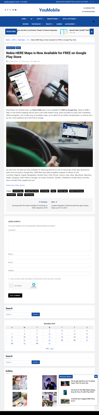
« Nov (47, 348)
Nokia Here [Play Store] (15, 185)
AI (31, 19)
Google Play (11, 48)
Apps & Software (69, 19)
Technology (36, 24)
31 (49, 343)
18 (62, 337)
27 (87, 340)
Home (24, 19)
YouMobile (49, 10)
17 (49, 337)
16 (37, 337)
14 (12, 337)
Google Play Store (32, 191)
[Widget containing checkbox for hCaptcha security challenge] (22, 285)
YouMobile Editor (13, 61)
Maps (53, 191)
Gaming (59, 24)
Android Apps (18, 191)
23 (37, 340)
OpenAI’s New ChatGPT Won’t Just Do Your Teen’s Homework (72, 2)
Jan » (52, 348)
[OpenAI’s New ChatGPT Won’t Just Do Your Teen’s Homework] (54, 32)
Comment (12, 230)
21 (12, 340)
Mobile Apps (62, 191)
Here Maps (44, 191)
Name (10, 254)
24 (49, 340)
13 (87, 334)
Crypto (39, 19)
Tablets (49, 24)
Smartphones (52, 19)
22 (24, 340)
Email (10, 262)
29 (24, 343)
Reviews (26, 24)
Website (11, 271)
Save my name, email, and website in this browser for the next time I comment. (35, 279)
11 (62, 334)
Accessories (69, 24)
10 (49, 334)
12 (74, 334)
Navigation (11, 195)
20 (87, 337)
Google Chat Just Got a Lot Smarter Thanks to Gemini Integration (25, 30)
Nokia (18, 48)
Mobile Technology (76, 191)
